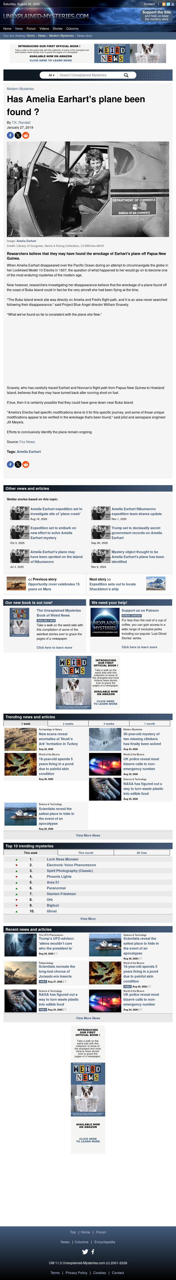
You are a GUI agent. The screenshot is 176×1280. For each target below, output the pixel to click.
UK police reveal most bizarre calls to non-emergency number (141, 763)
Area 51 (53, 882)
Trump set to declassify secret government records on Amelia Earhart (137, 532)
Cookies (99, 1272)
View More (88, 918)
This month (85, 853)
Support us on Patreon (140, 610)
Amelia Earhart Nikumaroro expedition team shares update (137, 511)
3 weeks (109, 724)
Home (7, 28)
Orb (50, 899)
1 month (149, 724)
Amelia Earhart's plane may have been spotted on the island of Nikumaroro (56, 556)
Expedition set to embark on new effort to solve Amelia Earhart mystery (53, 532)
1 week (25, 724)
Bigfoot (53, 905)
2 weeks (68, 724)
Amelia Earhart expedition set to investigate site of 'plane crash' (56, 511)
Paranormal (56, 887)
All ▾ (52, 75)
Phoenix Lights (59, 876)
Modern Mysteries (61, 35)
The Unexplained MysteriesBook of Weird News (59, 613)
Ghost (52, 911)
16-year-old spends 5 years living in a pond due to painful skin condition (56, 766)
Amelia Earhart (26, 241)
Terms (55, 1272)
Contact (149, 3)
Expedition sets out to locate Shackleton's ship (113, 586)
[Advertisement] (88, 351)
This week (30, 853)
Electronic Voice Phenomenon (71, 864)
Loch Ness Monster (63, 859)
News (19, 28)
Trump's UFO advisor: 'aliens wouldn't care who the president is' (56, 943)
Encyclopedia (104, 1241)
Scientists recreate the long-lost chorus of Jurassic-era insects (57, 971)
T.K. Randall (21, 122)
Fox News (27, 441)
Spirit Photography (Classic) (70, 870)
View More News (88, 835)
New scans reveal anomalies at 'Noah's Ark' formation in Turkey (58, 738)
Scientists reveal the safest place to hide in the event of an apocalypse (56, 816)
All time (142, 853)
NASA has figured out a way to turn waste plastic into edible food (143, 788)
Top (73, 1232)
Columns (72, 28)
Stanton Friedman (61, 893)
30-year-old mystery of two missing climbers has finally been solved (142, 738)
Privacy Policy (76, 1272)
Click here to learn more (54, 647)
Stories (57, 28)
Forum (31, 28)
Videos (44, 28)
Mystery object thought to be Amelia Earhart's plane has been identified (138, 556)
